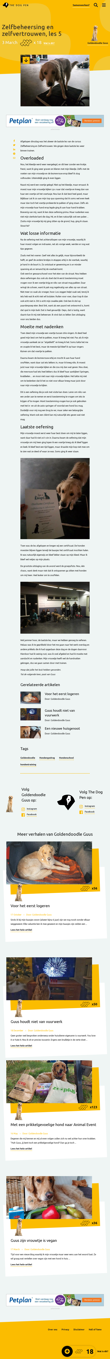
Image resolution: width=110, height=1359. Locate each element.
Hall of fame (95, 1329)
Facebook (32, 814)
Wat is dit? (49, 43)
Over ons (52, 1329)
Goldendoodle (27, 758)
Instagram (32, 809)
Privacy (65, 1329)
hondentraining (28, 764)
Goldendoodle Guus (97, 43)
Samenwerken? (81, 5)
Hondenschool (66, 758)
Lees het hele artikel (21, 930)
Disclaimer (79, 1329)
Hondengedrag (47, 758)
